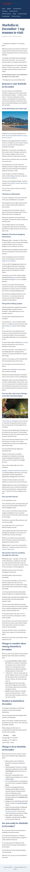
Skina (17, 789)
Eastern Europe (13, 11)
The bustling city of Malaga (9, 421)
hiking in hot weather (11, 326)
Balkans (9, 8)
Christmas (4, 11)
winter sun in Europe (7, 135)
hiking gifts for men (15, 279)
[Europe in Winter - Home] (12, 4)
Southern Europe (22, 13)
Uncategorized (6, 16)
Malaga (12, 176)
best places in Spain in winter (13, 811)
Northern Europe (6, 13)
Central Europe (17, 8)
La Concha (25, 342)
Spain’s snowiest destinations (20, 183)
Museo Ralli (10, 779)
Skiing (14, 13)
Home (3, 8)
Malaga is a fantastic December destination (14, 470)
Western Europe (16, 16)
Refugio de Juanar (17, 369)
